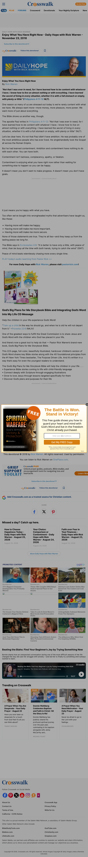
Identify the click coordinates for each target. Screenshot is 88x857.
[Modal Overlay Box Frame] (44, 428)
